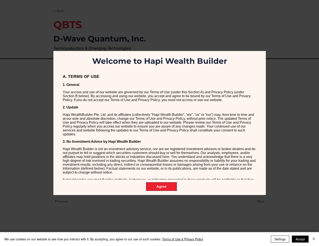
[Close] (313, 239)
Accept (300, 239)
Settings (280, 239)
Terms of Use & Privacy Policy (182, 239)
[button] (161, 186)
